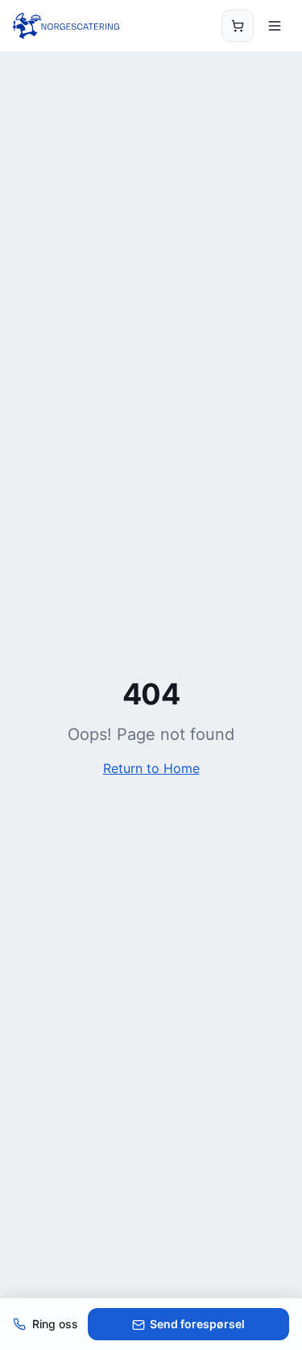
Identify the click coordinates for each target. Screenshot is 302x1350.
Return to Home (151, 768)
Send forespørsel (197, 1324)
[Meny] (274, 25)
